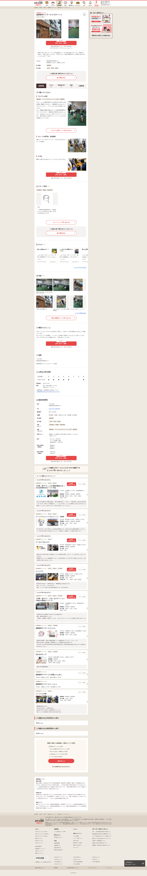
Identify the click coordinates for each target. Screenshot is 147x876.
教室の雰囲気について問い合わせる (61, 318)
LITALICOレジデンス (58, 864)
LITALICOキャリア (96, 857)
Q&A (55, 840)
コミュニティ (38, 846)
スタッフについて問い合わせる (61, 222)
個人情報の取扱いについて (72, 867)
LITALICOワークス (58, 857)
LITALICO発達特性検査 (78, 861)
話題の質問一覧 (57, 847)
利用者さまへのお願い (77, 842)
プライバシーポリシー (92, 867)
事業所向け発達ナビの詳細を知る (101, 35)
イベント (75, 829)
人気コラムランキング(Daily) (41, 836)
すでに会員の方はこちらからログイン (61, 766)
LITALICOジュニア (58, 859)
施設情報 (56, 829)
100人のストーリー (39, 843)
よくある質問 (76, 836)
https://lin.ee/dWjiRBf (54, 408)
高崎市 (39, 723)
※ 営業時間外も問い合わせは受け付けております (48, 391)
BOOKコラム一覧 (38, 840)
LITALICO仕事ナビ (77, 857)
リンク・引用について (77, 838)
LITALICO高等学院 (96, 861)
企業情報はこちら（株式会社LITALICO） (43, 862)
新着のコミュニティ (39, 853)
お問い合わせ (76, 840)
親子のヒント (57, 835)
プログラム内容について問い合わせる (61, 130)
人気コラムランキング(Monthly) (41, 834)
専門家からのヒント (58, 837)
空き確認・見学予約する (71, 484)
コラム (36, 829)
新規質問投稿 (57, 843)
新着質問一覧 (57, 845)
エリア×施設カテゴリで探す (60, 831)
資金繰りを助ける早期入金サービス (99, 843)
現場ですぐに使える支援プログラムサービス (101, 838)
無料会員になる (61, 761)
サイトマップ (76, 847)
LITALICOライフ (95, 859)
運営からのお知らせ (77, 845)
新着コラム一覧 (38, 838)
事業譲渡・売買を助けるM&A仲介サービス (101, 845)
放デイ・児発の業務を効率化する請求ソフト (101, 831)
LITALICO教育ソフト (58, 861)
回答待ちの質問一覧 (58, 850)
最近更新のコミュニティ (40, 848)
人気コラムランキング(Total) (41, 831)
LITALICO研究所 (76, 864)
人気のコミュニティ (39, 851)
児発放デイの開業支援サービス (98, 840)
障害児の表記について (39, 867)
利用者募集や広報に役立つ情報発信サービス (101, 834)
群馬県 (39, 733)
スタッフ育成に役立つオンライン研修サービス (102, 836)
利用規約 (56, 867)
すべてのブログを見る (80, 267)
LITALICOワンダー (77, 859)
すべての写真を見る (80, 313)
